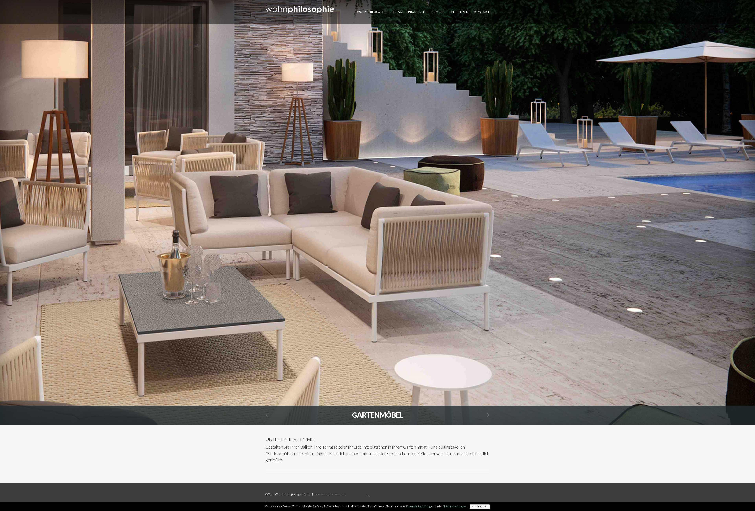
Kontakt (482, 11)
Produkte (416, 11)
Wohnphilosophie (372, 11)
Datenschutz (337, 494)
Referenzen (458, 11)
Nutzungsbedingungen (278, 502)
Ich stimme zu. (479, 506)
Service (437, 11)
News (397, 11)
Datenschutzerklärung (418, 506)
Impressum (320, 494)
